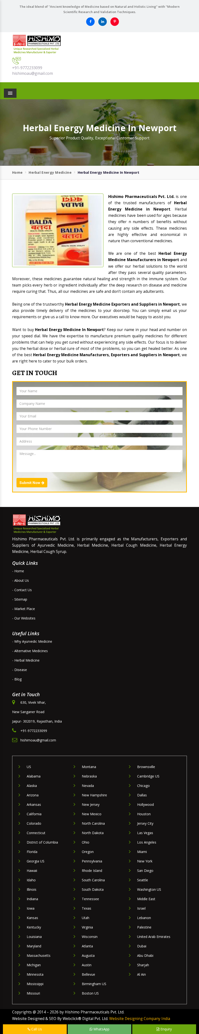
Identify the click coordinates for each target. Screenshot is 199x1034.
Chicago (143, 785)
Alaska (32, 785)
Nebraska (89, 776)
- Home (18, 571)
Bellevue (88, 974)
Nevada (88, 785)
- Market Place (23, 608)
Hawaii (32, 870)
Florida (32, 851)
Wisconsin (90, 936)
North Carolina (93, 823)
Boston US (90, 993)
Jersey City (145, 823)
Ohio (85, 842)
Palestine (144, 927)
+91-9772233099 (27, 67)
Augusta (88, 955)
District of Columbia (42, 842)
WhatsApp (100, 1029)
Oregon (88, 851)
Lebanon (144, 917)
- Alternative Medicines (30, 651)
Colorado (34, 823)
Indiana (32, 899)
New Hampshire (94, 795)
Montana (89, 766)
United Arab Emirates (153, 936)
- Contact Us (22, 590)
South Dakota (93, 889)
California (34, 814)
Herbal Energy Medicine (50, 172)
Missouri (33, 993)
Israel (141, 908)
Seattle (142, 880)
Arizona (33, 795)
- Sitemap (19, 599)
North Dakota (93, 832)
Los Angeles (146, 842)
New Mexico (91, 814)
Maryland (34, 946)
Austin (86, 965)
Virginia (87, 927)
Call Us (36, 1029)
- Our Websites (23, 618)
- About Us (20, 580)
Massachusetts (38, 955)
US (29, 766)
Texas (86, 908)
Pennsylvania (92, 861)
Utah (85, 917)
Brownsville (146, 766)
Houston (144, 814)
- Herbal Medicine (26, 660)
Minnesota (35, 974)
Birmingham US (94, 983)
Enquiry (165, 1029)
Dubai (141, 946)
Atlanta (87, 946)
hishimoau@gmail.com (32, 73)
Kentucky (34, 927)
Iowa (30, 908)
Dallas (142, 795)
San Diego (145, 870)
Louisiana (34, 936)
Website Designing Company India (139, 1018)
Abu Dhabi (145, 955)
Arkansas (34, 804)
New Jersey (91, 804)
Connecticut (36, 832)
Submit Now (30, 483)
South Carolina (93, 880)
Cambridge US (148, 776)
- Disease (19, 669)
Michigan (34, 965)
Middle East (146, 899)
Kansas (32, 917)
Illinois (31, 889)
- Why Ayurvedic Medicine (32, 641)
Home (17, 172)
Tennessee (90, 899)
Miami (142, 851)
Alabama (34, 776)
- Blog (17, 679)
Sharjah (143, 965)
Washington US (149, 889)
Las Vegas (145, 832)
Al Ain (141, 974)
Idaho (31, 880)
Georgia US (35, 861)
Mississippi (35, 983)
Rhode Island (92, 870)
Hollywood (145, 804)
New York (144, 861)
